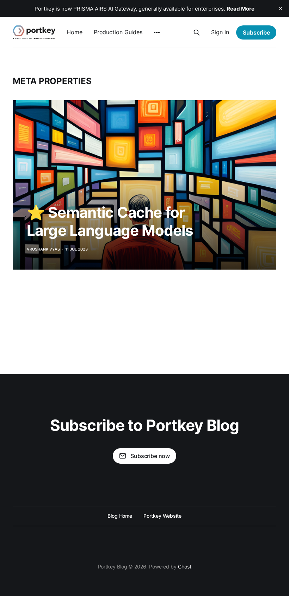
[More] (157, 32)
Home (74, 32)
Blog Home (119, 516)
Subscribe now (150, 455)
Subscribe (256, 32)
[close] (280, 8)
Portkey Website (162, 516)
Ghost (184, 567)
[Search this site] (196, 32)
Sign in (220, 32)
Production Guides (118, 32)
